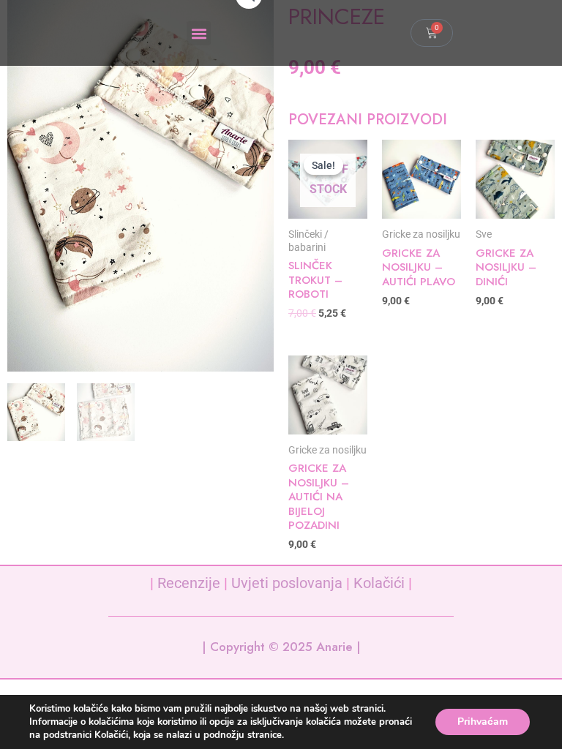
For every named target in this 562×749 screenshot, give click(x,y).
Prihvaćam (482, 722)
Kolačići (379, 583)
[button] (199, 33)
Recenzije (188, 583)
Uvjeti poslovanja (286, 583)
